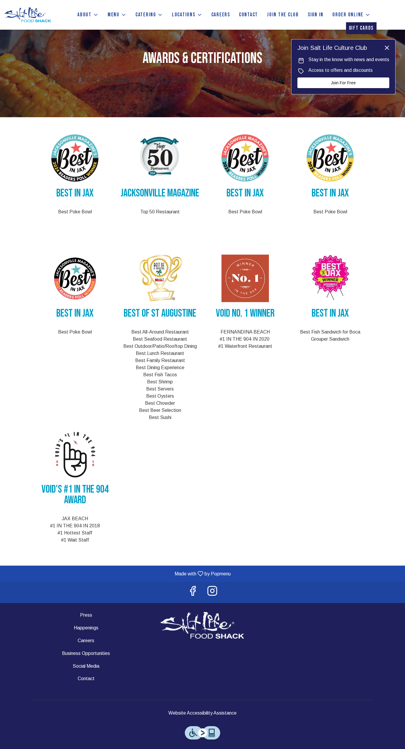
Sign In (315, 15)
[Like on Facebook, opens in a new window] (192, 592)
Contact (248, 15)
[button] (88, 15)
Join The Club (283, 15)
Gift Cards (361, 28)
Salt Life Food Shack (203, 625)
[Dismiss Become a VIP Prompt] (387, 48)
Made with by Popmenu (117, 573)
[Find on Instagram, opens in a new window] (212, 592)
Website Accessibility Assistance (202, 712)
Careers (220, 15)
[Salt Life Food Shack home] (31, 14)
